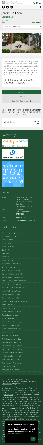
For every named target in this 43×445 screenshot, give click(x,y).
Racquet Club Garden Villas (11, 264)
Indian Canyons (7, 260)
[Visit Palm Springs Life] (13, 174)
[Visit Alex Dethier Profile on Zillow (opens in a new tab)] (13, 154)
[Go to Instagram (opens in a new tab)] (11, 7)
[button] (37, 3)
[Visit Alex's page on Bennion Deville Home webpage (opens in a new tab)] (15, 143)
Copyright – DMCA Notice (11, 370)
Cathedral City (8, 16)
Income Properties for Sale (11, 329)
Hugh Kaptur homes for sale (12, 342)
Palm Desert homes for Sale (12, 284)
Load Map (10, 121)
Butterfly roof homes (9, 332)
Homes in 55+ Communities (12, 325)
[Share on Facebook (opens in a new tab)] (3, 7)
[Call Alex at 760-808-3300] (34, 3)
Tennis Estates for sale (10, 315)
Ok (33, 439)
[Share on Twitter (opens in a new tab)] (7, 7)
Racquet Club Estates (9, 236)
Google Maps (36, 22)
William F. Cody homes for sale (12, 353)
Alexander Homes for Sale (11, 335)
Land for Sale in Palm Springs (12, 322)
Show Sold (37, 122)
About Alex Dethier (8, 305)
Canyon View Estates (9, 267)
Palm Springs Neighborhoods (12, 233)
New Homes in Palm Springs (12, 363)
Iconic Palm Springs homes (11, 359)
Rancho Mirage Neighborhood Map (14, 281)
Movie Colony (6, 243)
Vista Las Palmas (8, 240)
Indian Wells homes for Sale (11, 291)
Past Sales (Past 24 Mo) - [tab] (21, 101)
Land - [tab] (21, 97)
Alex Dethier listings (9, 308)
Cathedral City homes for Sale (12, 274)
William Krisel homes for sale (12, 346)
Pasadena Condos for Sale (11, 298)
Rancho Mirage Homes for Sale (12, 277)
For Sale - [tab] (21, 92)
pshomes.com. (7, 384)
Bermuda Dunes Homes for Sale (13, 288)
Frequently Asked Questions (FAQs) (14, 301)
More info (19, 433)
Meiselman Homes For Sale (11, 339)
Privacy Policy (8, 395)
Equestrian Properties (9, 318)
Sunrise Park (6, 250)
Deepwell (5, 253)
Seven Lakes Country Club (11, 270)
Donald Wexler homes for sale (12, 349)
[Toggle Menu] (39, 3)
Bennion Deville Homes (24, 197)
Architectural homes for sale (12, 356)
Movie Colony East (8, 246)
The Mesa (5, 257)
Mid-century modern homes (12, 312)
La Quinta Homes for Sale (11, 294)
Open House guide (8, 366)
